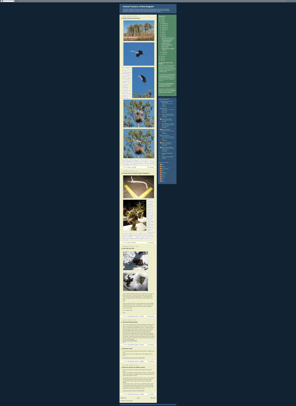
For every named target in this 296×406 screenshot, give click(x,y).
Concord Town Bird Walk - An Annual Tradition (168, 125)
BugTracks (164, 108)
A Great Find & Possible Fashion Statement (136, 173)
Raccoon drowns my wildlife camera (134, 367)
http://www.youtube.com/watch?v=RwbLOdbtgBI (133, 390)
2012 (162, 22)
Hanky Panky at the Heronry (131, 18)
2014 (162, 18)
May (163, 32)
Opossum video (127, 348)
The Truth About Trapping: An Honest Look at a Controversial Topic (168, 138)
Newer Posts (123, 397)
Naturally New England (167, 147)
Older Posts (153, 397)
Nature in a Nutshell (166, 142)
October (164, 27)
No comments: (151, 316)
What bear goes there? (166, 144)
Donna (163, 166)
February (164, 52)
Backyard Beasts (166, 129)
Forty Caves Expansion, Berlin (168, 115)
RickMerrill (164, 172)
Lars (163, 170)
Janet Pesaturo (165, 168)
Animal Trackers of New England (138, 6)
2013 (162, 20)
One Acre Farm (165, 135)
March (163, 36)
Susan (163, 174)
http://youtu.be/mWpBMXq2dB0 (130, 340)
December (164, 23)
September (164, 29)
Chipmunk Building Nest (130, 322)
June (163, 30)
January (164, 54)
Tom (163, 179)
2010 (162, 58)
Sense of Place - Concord (168, 123)
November (164, 25)
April (163, 34)
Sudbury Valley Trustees (167, 114)
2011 (162, 56)
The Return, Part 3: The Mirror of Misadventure (168, 149)
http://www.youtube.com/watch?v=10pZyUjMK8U (134, 357)
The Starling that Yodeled (167, 120)
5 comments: (151, 167)
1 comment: (152, 361)
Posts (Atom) (130, 400)
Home (138, 397)
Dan (163, 164)
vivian (163, 181)
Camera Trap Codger (167, 119)
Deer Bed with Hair (128, 248)
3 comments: (151, 242)
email (165, 71)
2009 (162, 60)
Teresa (163, 176)
